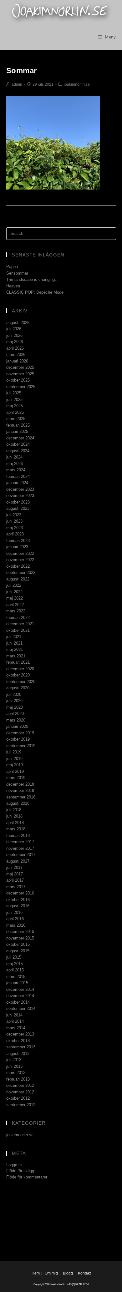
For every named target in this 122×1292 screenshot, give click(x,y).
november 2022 (20, 559)
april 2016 (15, 918)
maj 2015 (14, 963)
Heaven (13, 286)
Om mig (51, 1273)
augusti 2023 (17, 508)
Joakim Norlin (57, 1284)
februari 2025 (18, 425)
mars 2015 (15, 976)
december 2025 (20, 367)
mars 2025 (15, 418)
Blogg (68, 1273)
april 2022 (15, 604)
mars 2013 (15, 1072)
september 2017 (20, 854)
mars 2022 (15, 611)
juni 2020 (14, 700)
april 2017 (15, 880)
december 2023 (20, 489)
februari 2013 (18, 1079)
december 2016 (20, 893)
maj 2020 (14, 707)
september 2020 (20, 681)
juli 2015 (13, 957)
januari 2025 (17, 431)
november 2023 (20, 495)
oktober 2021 (18, 630)
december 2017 (20, 841)
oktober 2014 (18, 1002)
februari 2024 (18, 476)
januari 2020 (17, 726)
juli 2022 (13, 585)
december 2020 (20, 668)
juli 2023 (13, 515)
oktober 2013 (18, 1040)
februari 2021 (18, 662)
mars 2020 (15, 720)
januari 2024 (17, 482)
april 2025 (15, 412)
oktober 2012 (18, 1098)
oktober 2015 (18, 944)
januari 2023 (17, 547)
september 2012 (20, 1104)
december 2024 (20, 438)
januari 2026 (17, 361)
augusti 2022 (17, 579)
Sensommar (17, 273)
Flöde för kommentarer (26, 1177)
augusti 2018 (17, 803)
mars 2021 (15, 656)
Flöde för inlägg (20, 1170)
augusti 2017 (17, 861)
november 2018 (20, 790)
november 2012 (20, 1092)
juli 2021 (13, 636)
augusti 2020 (17, 688)
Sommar (21, 70)
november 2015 (20, 938)
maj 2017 (14, 874)
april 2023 (15, 534)
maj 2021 (14, 649)
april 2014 (15, 1021)
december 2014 (20, 989)
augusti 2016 (17, 906)
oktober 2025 (18, 380)
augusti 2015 (17, 951)
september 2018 (20, 797)
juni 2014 (14, 1015)
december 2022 (20, 553)
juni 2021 (14, 643)
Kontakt (84, 1273)
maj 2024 (14, 463)
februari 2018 (18, 835)
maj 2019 (14, 765)
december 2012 (20, 1085)
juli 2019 (13, 752)
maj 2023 (14, 527)
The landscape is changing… (32, 279)
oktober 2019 (18, 739)
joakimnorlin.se (77, 84)
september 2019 (20, 745)
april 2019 (15, 771)
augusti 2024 (17, 450)
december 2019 (20, 733)
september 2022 (20, 572)
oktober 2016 (18, 899)
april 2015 (15, 970)
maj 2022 (14, 598)
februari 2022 (18, 617)
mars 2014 (15, 1028)
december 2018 (20, 784)
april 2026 (15, 348)
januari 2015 (17, 982)
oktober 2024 (18, 444)
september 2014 (20, 1008)
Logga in (14, 1165)
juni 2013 (14, 1066)
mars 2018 (15, 829)
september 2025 (20, 386)
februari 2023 (18, 540)
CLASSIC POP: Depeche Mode (35, 292)
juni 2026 (14, 335)
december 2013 (20, 1034)
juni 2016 (14, 912)
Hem (36, 1273)
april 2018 (15, 822)
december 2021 (20, 623)
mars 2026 (15, 354)
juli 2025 (13, 393)
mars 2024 (15, 470)
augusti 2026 (17, 322)
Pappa (12, 266)
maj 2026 (14, 341)
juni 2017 (14, 867)
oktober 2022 (18, 566)
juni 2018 (14, 816)
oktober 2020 (18, 675)
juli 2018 (13, 810)
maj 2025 (14, 405)
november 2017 (20, 848)
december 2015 (20, 931)
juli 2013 (13, 1059)
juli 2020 (13, 694)
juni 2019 (14, 758)
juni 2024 (14, 457)
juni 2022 (14, 592)
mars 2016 (15, 925)
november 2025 (20, 374)
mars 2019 (15, 777)
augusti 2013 (17, 1053)
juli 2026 (13, 329)
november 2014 (20, 995)
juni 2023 (14, 521)
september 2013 (20, 1047)
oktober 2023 (18, 502)
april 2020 (15, 713)
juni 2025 (14, 399)
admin (17, 84)
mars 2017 (15, 886)
